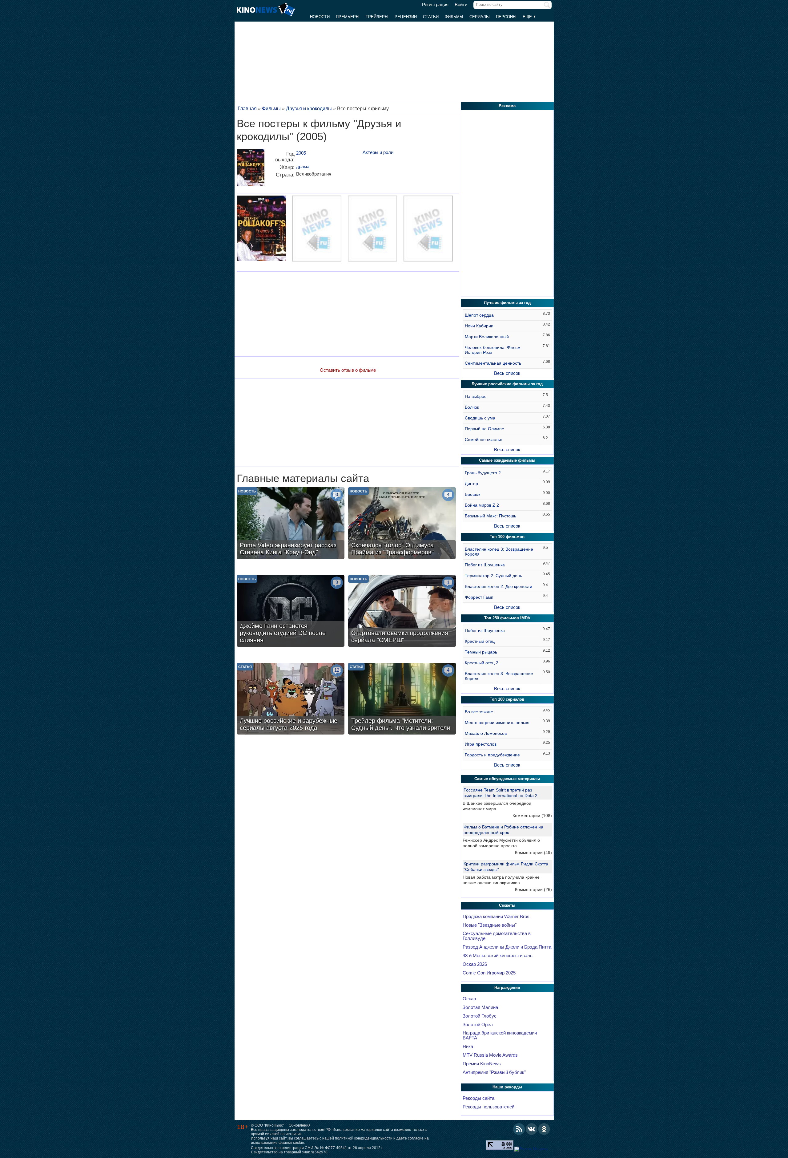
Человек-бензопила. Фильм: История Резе (493, 350)
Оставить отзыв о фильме (348, 370)
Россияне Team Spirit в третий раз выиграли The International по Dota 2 (500, 793)
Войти (461, 4)
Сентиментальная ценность (493, 363)
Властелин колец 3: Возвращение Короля (499, 552)
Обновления (300, 1125)
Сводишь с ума (480, 417)
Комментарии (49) (533, 852)
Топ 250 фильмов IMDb (507, 618)
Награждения (507, 987)
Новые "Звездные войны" (490, 925)
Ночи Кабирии (479, 325)
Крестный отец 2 (481, 662)
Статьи (431, 16)
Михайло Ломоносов (486, 733)
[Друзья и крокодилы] (250, 170)
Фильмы (454, 16)
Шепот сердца (479, 315)
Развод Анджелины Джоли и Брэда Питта (507, 947)
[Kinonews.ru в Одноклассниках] (544, 1129)
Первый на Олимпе (484, 428)
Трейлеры (377, 16)
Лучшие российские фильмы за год (507, 384)
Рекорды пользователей (488, 1106)
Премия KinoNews (482, 1063)
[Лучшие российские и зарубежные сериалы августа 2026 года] (290, 699)
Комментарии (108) (532, 815)
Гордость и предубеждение (492, 754)
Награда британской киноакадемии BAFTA (500, 1035)
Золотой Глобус (480, 1016)
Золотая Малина (480, 1007)
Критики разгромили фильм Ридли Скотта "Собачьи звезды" (506, 866)
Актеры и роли (378, 152)
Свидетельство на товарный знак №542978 (289, 1152)
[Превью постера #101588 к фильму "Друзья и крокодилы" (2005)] (261, 229)
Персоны (506, 16)
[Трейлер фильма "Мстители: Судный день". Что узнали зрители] (402, 699)
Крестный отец (480, 641)
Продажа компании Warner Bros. (497, 916)
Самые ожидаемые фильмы (507, 460)
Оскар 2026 (475, 964)
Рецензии (406, 16)
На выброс (475, 396)
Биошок (472, 494)
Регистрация (435, 4)
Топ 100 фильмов (507, 536)
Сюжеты (507, 905)
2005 (301, 153)
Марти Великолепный (487, 336)
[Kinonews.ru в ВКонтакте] (531, 1129)
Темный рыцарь (481, 652)
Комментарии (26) (533, 889)
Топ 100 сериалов (507, 699)
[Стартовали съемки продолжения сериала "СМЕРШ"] (402, 611)
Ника (468, 1046)
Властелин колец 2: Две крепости (498, 586)
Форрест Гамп (479, 597)
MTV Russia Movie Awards (490, 1055)
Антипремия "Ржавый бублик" (494, 1072)
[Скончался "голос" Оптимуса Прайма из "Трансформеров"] (402, 524)
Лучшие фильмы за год (507, 302)
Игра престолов (481, 744)
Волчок (472, 407)
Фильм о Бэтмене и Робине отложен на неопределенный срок (503, 829)
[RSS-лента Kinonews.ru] (519, 1129)
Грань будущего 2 (483, 472)
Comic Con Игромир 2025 (489, 972)
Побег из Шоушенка (485, 564)
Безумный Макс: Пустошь (490, 515)
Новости (320, 16)
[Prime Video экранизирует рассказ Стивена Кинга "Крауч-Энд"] (290, 524)
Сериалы (479, 16)
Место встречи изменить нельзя (497, 722)
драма (302, 166)
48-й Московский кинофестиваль (498, 955)
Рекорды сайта (478, 1098)
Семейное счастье (483, 439)
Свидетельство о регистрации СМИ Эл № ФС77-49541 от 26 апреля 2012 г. (317, 1148)
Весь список (507, 373)
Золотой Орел (478, 1024)
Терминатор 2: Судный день (493, 575)
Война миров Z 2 (482, 505)
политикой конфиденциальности (363, 1138)
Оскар (469, 998)
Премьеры (348, 16)
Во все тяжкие (479, 711)
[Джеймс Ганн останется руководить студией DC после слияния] (290, 611)
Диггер (471, 483)
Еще (528, 16)
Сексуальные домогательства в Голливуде (497, 936)
